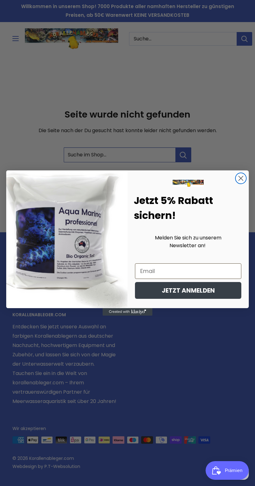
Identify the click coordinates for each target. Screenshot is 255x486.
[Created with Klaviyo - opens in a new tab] (127, 312)
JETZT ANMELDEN (188, 290)
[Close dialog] (240, 178)
